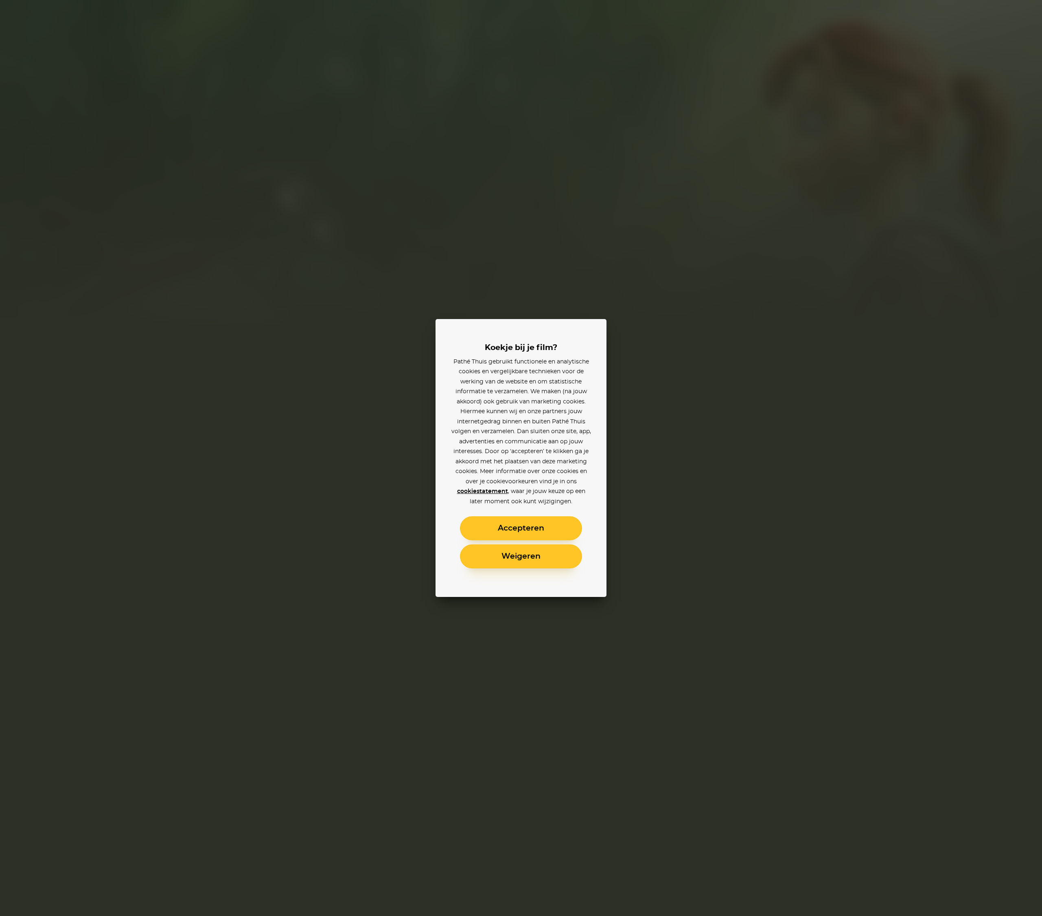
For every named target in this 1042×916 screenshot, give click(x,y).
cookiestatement (482, 491)
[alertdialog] (521, 458)
